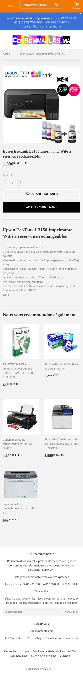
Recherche (10, 651)
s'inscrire (71, 611)
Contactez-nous (19, 655)
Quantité (8, 175)
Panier (76, 8)
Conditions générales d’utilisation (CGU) (54, 651)
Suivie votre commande (44, 655)
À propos (24, 651)
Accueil (7, 53)
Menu (11, 6)
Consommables (42, 669)
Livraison (65, 655)
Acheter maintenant (41, 207)
